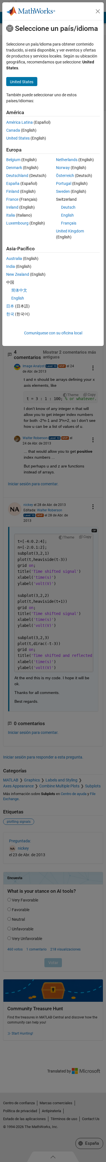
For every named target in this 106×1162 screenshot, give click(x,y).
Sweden (63, 191)
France (12, 199)
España (13, 183)
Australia (14, 258)
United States (18, 138)
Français (68, 223)
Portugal (63, 183)
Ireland (12, 207)
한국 (10, 314)
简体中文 (19, 290)
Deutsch (68, 207)
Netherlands (66, 159)
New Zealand (17, 274)
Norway (63, 167)
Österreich (65, 175)
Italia (10, 215)
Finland (12, 191)
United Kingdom (70, 231)
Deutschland (17, 175)
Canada (13, 130)
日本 (10, 306)
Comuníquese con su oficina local (53, 333)
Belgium (13, 159)
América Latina (19, 122)
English (67, 215)
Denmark (14, 167)
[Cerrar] (98, 11)
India (10, 266)
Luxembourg (17, 223)
